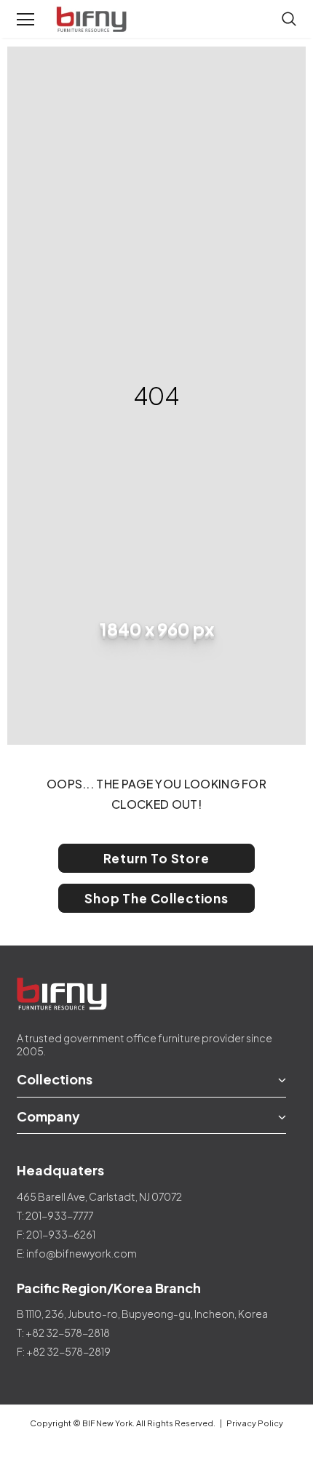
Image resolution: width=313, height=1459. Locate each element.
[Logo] (93, 19)
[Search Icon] (289, 19)
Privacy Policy (254, 1423)
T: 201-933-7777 (55, 1215)
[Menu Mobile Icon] (25, 19)
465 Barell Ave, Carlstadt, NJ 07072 (99, 1196)
